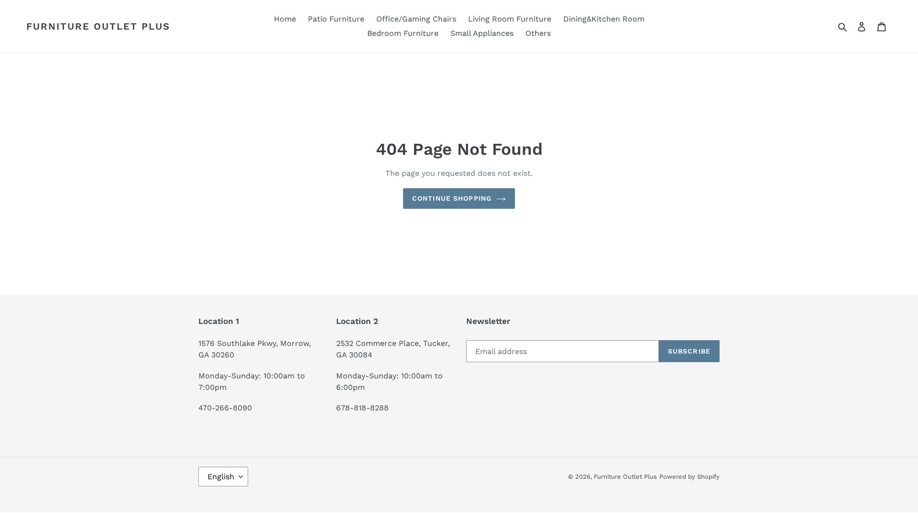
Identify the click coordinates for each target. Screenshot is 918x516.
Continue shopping (452, 198)
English (221, 476)
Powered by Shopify (689, 476)
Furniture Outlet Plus (98, 26)
